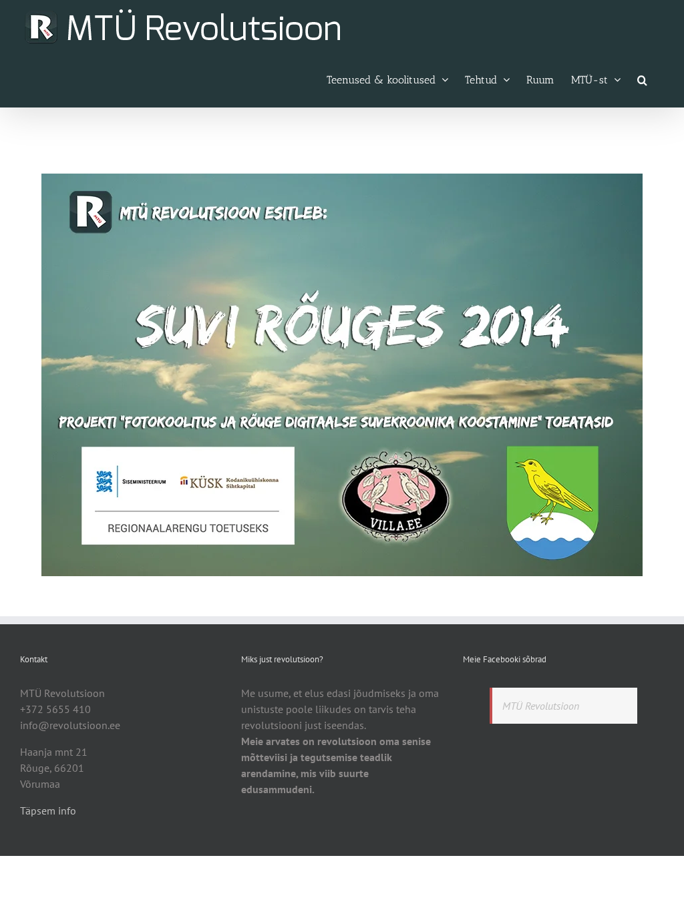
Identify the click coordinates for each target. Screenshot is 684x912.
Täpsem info (48, 810)
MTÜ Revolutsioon (540, 705)
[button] (642, 78)
